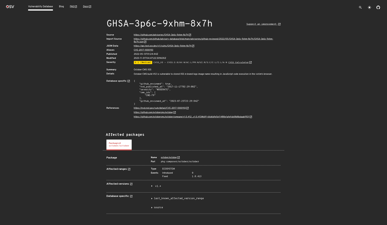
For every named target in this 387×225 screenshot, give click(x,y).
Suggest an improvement (262, 24)
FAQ (72, 6)
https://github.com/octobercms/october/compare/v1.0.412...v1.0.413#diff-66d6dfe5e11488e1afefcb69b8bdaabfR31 (191, 117)
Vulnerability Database (40, 6)
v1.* (158, 186)
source (158, 207)
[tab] (119, 145)
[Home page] (10, 7)
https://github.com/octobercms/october (153, 112)
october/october (169, 157)
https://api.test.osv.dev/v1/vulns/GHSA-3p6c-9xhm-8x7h (162, 46)
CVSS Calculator (238, 62)
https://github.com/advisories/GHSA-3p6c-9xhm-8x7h (161, 35)
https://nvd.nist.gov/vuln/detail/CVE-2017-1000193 (160, 108)
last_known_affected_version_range (179, 198)
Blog (61, 6)
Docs (85, 6)
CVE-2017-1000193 (143, 50)
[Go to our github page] (378, 7)
